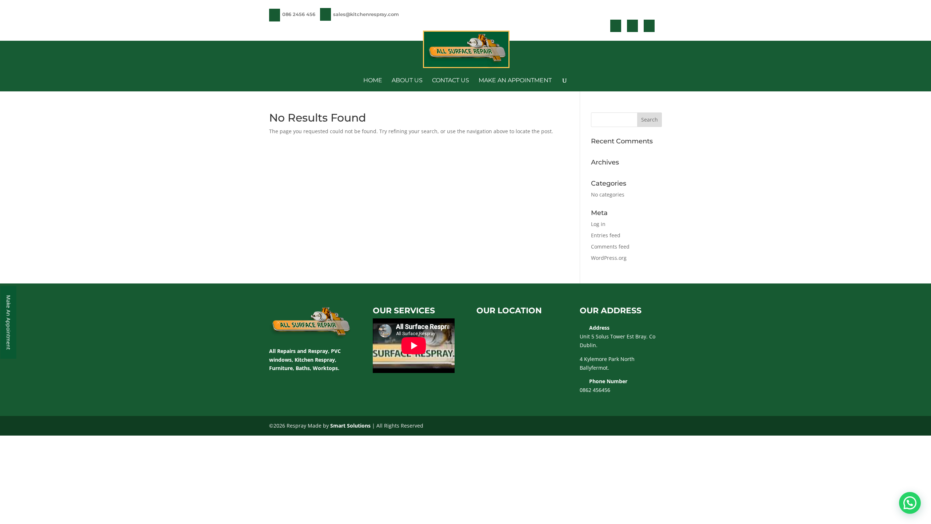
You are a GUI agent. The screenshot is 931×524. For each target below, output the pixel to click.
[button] (910, 503)
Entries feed (605, 235)
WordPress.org (609, 257)
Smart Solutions (350, 425)
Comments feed (610, 246)
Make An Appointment (8, 322)
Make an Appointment (515, 81)
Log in (598, 224)
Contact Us (450, 81)
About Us (407, 81)
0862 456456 (595, 389)
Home (372, 81)
